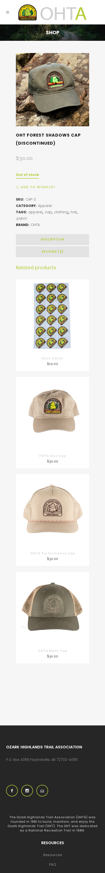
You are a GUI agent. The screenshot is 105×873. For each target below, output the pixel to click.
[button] (35, 187)
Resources (52, 854)
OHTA (35, 224)
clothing (61, 212)
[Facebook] (12, 791)
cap (48, 212)
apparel (35, 212)
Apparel (45, 205)
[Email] (42, 791)
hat (74, 212)
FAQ (52, 864)
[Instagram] (27, 791)
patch (22, 218)
